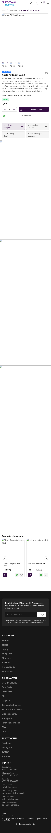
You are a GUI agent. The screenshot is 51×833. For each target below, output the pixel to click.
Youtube (6, 756)
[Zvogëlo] (4, 109)
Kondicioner (7, 671)
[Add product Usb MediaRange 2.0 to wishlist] (46, 575)
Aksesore (6, 658)
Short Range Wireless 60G (12, 564)
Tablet (5, 644)
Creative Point (30, 824)
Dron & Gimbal (9, 667)
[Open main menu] (48, 3)
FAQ (4, 727)
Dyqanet (6, 700)
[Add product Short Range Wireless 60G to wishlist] (21, 575)
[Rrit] (14, 109)
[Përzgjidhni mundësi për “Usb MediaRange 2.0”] (30, 575)
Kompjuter (7, 653)
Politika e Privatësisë (36, 622)
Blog (4, 696)
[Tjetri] (46, 558)
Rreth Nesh (7, 691)
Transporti (7, 718)
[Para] (5, 558)
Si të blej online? (9, 714)
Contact (5, 731)
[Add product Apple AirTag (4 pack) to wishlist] (46, 73)
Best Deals (7, 687)
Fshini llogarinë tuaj (11, 722)
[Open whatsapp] (17, 575)
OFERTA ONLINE (9, 682)
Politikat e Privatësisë (12, 709)
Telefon (5, 640)
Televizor (6, 662)
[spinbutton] (9, 109)
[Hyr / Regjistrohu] (37, 3)
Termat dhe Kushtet (18, 622)
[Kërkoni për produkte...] (31, 3)
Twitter (5, 751)
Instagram (7, 747)
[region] (25, 36)
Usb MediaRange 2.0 (36, 563)
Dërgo (41, 614)
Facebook (6, 743)
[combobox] (7, 814)
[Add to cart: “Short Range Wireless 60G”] (5, 575)
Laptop (5, 649)
